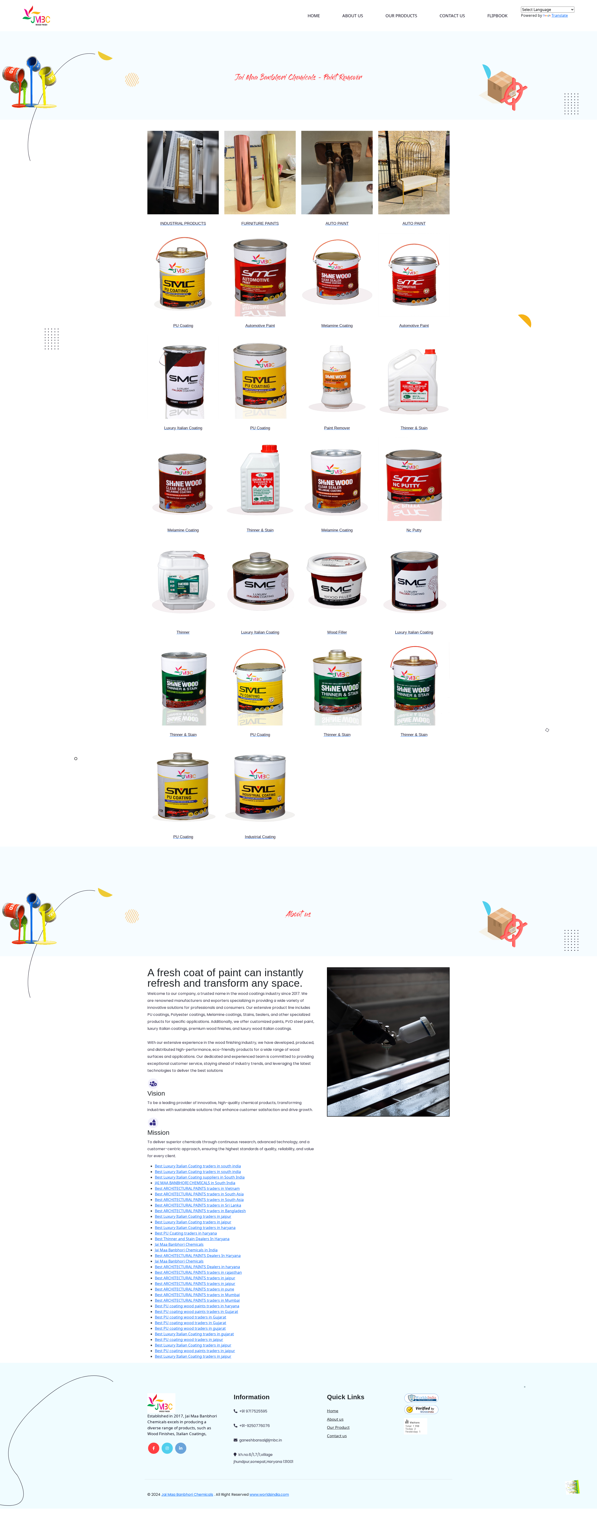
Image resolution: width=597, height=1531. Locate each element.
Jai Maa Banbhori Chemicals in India (186, 1250)
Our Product (338, 1427)
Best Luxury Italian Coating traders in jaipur (193, 1216)
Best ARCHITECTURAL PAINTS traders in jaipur (195, 1278)
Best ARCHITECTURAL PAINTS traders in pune (194, 1289)
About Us (352, 15)
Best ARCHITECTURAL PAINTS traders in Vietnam (197, 1188)
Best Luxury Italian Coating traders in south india (198, 1166)
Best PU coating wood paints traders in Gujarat (196, 1311)
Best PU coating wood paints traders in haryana (197, 1306)
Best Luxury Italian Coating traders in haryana (195, 1227)
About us (335, 1419)
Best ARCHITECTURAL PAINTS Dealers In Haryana (198, 1255)
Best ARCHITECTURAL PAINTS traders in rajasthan (198, 1272)
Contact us (452, 15)
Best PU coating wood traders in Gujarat (190, 1317)
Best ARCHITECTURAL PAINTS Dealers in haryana (197, 1266)
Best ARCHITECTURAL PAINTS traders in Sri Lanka (198, 1205)
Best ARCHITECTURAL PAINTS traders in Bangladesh (200, 1210)
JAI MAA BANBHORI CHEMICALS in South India (195, 1182)
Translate (560, 15)
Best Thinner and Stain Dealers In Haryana (192, 1238)
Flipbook (497, 15)
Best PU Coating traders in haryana (186, 1233)
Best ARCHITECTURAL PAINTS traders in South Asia (199, 1194)
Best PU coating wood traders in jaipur (189, 1339)
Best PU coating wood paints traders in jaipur (195, 1350)
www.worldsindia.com (269, 1494)
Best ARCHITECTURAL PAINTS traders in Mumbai (197, 1294)
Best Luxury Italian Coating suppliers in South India (200, 1177)
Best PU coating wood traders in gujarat (190, 1328)
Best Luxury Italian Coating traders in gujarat (194, 1334)
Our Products (401, 15)
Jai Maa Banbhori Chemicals (179, 1244)
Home (314, 15)
